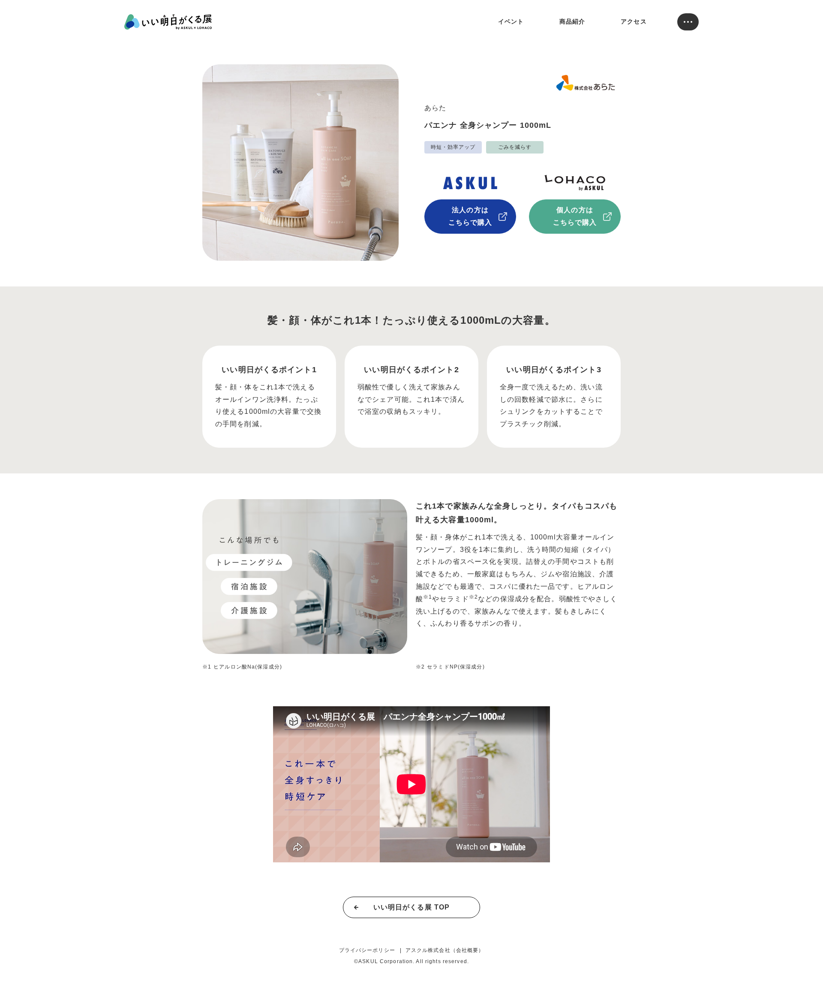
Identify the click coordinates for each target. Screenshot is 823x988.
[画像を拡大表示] (304, 576)
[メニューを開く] (688, 21)
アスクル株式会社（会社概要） (444, 950)
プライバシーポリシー (367, 950)
